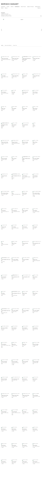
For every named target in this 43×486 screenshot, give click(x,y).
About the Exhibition (8, 45)
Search (39, 7)
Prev (1, 30)
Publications (37, 6)
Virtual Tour (15, 45)
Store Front (23, 6)
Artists (8, 6)
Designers (3, 6)
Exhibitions (17, 6)
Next (41, 30)
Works (12, 6)
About (6, 7)
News (2, 7)
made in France (30, 6)
